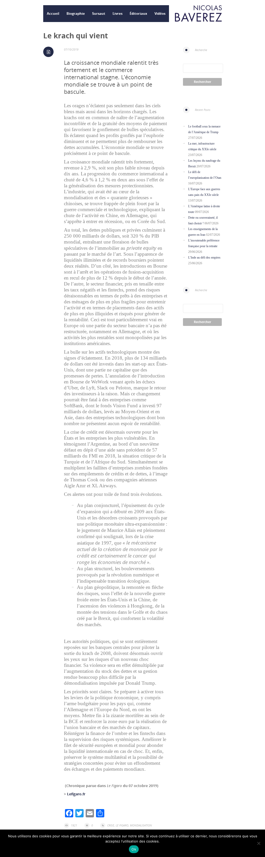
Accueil (53, 13)
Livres (117, 13)
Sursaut (98, 13)
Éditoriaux (138, 13)
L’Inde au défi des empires (204, 257)
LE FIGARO (122, 825)
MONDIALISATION (141, 825)
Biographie (76, 13)
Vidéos (159, 13)
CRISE (110, 825)
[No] (258, 843)
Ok (133, 849)
